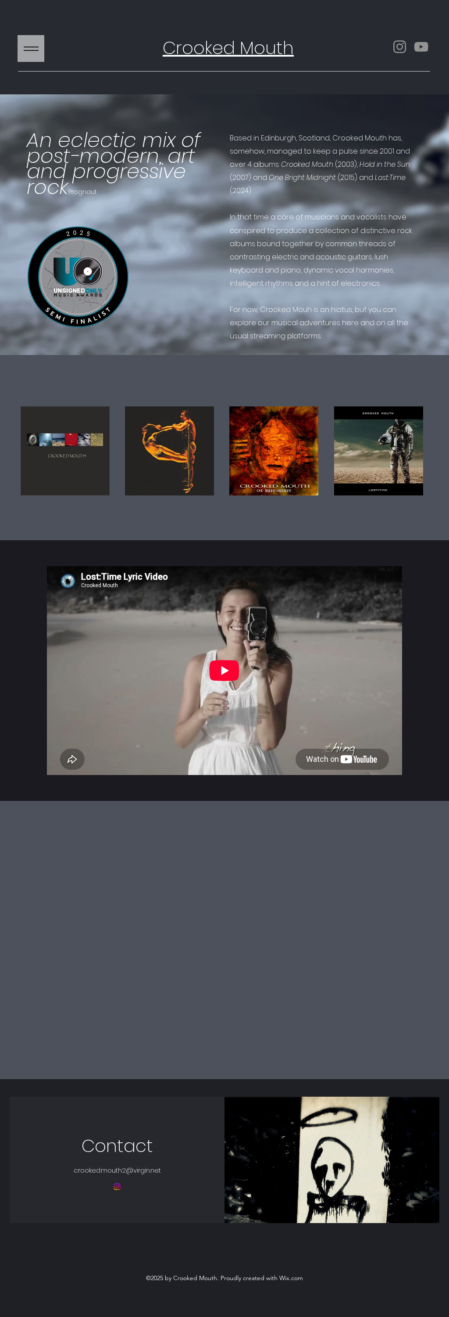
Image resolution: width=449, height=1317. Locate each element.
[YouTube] (421, 46)
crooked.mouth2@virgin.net (117, 1170)
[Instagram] (399, 46)
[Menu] (31, 48)
